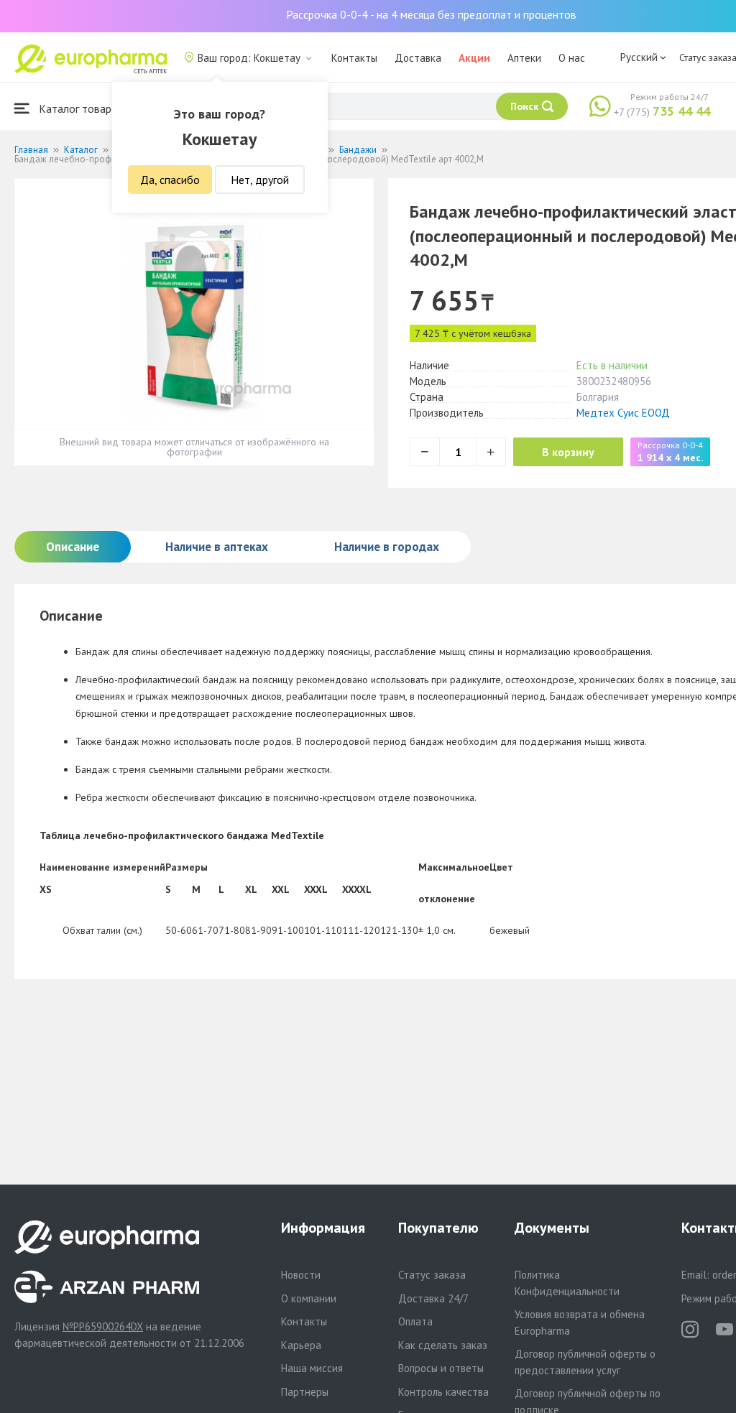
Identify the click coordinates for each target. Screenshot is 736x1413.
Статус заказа (432, 1275)
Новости (301, 1275)
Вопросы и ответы (441, 1368)
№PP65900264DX (103, 1326)
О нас (571, 58)
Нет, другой (260, 179)
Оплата (415, 1321)
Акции (474, 58)
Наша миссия (312, 1368)
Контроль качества (443, 1392)
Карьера (301, 1345)
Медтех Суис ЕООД (623, 413)
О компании (308, 1298)
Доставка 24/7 (433, 1298)
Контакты (354, 58)
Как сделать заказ (442, 1345)
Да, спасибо (170, 179)
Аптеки (524, 58)
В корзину (568, 452)
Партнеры (304, 1392)
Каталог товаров (80, 108)
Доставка (418, 58)
